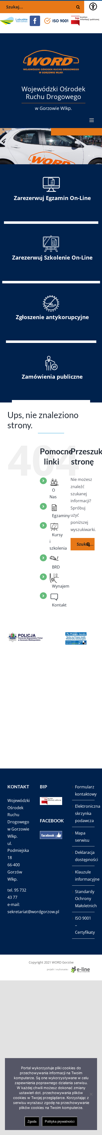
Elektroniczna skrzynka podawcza (83, 813)
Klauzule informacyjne (83, 875)
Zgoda (31, 1121)
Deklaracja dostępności (83, 856)
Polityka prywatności (60, 1121)
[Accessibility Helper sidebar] (93, 6)
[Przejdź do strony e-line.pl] (70, 968)
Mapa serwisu (82, 836)
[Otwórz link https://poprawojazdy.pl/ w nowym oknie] (77, 638)
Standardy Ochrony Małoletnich (83, 899)
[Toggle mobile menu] (92, 120)
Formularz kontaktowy (83, 790)
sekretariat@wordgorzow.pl (33, 911)
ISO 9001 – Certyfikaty (83, 925)
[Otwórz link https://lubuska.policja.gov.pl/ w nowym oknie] (25, 638)
